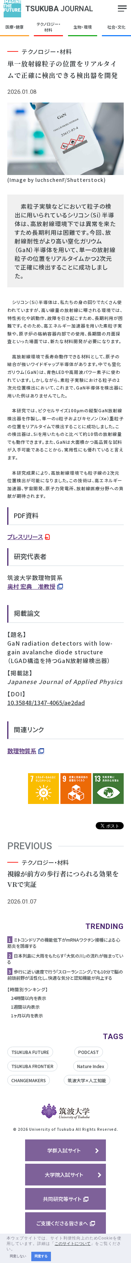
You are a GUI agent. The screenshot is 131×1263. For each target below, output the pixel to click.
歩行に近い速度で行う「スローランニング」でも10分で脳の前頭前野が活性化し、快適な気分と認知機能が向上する (65, 974)
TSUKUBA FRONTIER (32, 1066)
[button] (17, 1249)
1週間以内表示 (25, 1007)
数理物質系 (21, 750)
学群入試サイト (64, 1150)
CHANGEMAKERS (28, 1080)
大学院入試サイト (64, 1174)
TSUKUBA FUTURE (30, 1052)
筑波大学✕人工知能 (87, 1080)
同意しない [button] (18, 1256)
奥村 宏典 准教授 (31, 586)
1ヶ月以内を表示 (27, 1015)
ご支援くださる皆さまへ (62, 1223)
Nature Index (90, 1066)
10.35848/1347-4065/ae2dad (46, 702)
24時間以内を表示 (28, 998)
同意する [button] (41, 1256)
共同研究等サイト (62, 1198)
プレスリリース (25, 536)
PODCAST (88, 1052)
